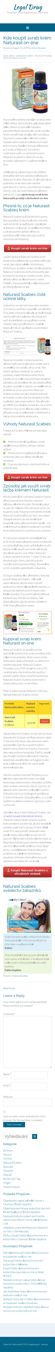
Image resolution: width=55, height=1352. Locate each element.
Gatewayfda (16, 1344)
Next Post (8, 988)
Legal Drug (27, 7)
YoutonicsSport (11, 1186)
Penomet (8, 1170)
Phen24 (7, 1174)
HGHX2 (7, 1158)
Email (7, 1085)
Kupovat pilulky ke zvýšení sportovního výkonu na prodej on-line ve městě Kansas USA (25, 1220)
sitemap (44, 1344)
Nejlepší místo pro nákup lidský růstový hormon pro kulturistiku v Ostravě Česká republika (25, 1283)
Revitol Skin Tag (11, 1178)
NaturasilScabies (20, 975)
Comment (9, 1014)
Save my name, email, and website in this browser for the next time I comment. (24, 1118)
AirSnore (8, 1150)
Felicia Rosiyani (39, 47)
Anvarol (7, 1154)
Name (7, 1074)
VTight (6, 1182)
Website (7, 1096)
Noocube (8, 1166)
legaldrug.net (34, 1344)
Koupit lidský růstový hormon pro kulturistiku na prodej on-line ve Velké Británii (23, 1272)
